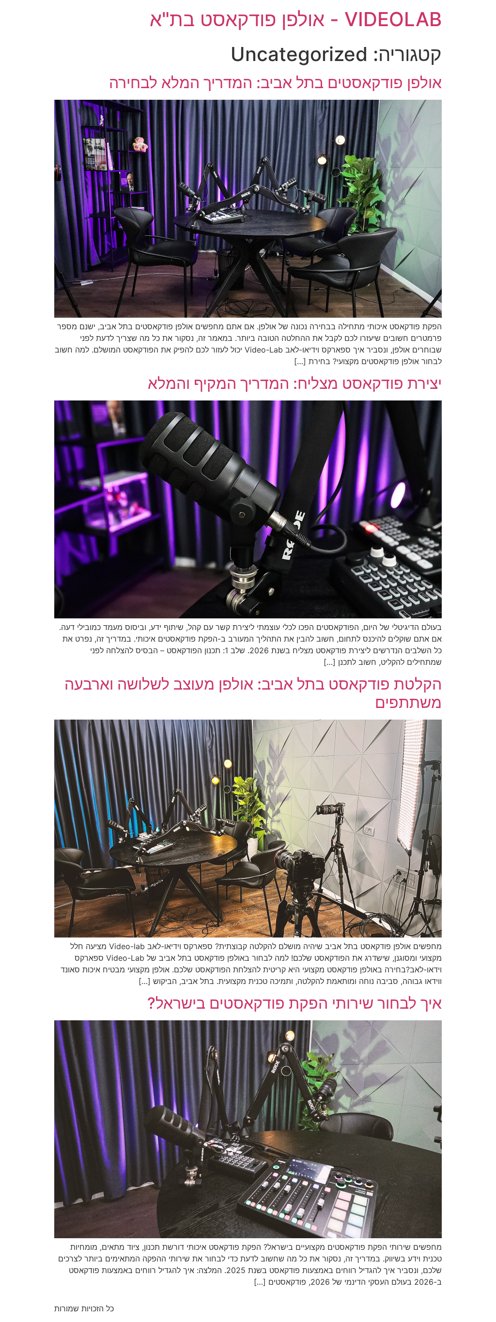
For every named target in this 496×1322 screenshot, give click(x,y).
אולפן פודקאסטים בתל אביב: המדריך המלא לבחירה (275, 82)
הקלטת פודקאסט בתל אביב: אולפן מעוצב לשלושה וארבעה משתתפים (253, 693)
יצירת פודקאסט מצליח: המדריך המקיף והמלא (295, 383)
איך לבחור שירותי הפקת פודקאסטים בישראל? (294, 1003)
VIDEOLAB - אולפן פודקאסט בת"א (296, 19)
